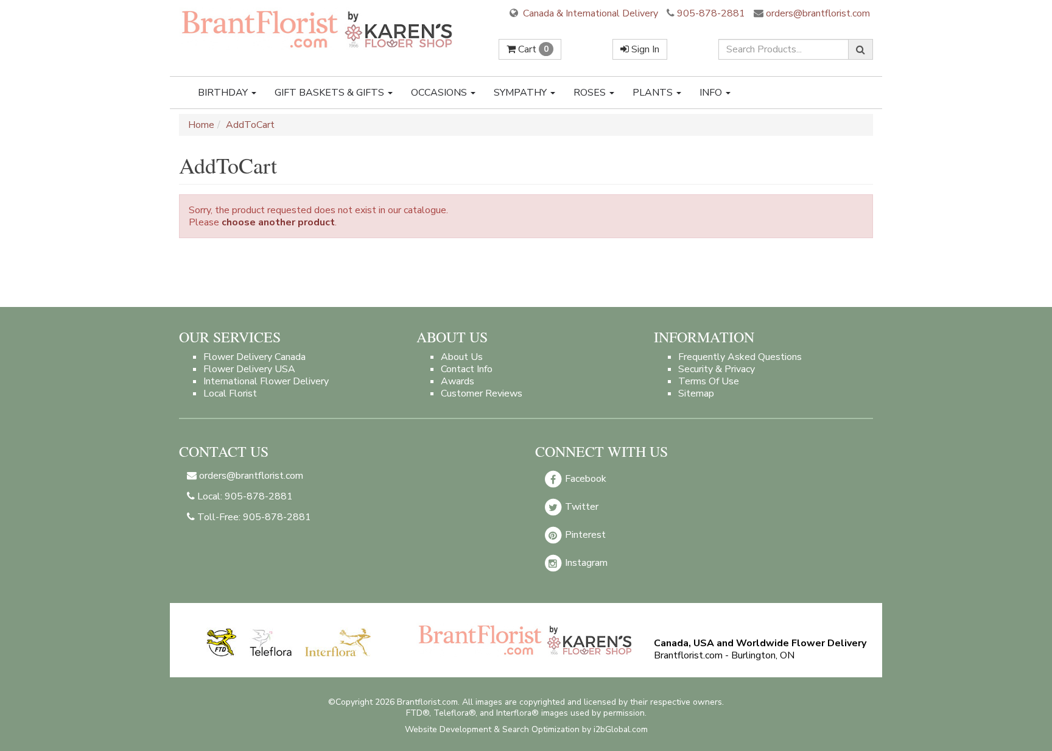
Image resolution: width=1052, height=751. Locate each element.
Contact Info (467, 369)
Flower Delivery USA (249, 369)
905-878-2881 (711, 13)
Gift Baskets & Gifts (331, 92)
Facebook (584, 478)
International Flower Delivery (266, 381)
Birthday (224, 92)
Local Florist (230, 393)
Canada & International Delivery (589, 13)
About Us (462, 357)
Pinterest (584, 534)
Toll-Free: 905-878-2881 (253, 517)
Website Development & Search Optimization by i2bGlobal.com (526, 729)
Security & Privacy (716, 369)
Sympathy (521, 92)
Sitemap (696, 393)
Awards (457, 381)
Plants (654, 92)
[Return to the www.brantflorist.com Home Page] (318, 28)
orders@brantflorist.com (816, 13)
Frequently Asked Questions (740, 357)
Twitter (580, 506)
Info (712, 92)
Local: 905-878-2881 (244, 496)
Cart (532, 49)
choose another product (278, 222)
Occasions (440, 92)
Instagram (585, 562)
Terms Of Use (708, 381)
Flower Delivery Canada (254, 357)
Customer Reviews (481, 393)
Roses (590, 92)
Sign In (644, 49)
